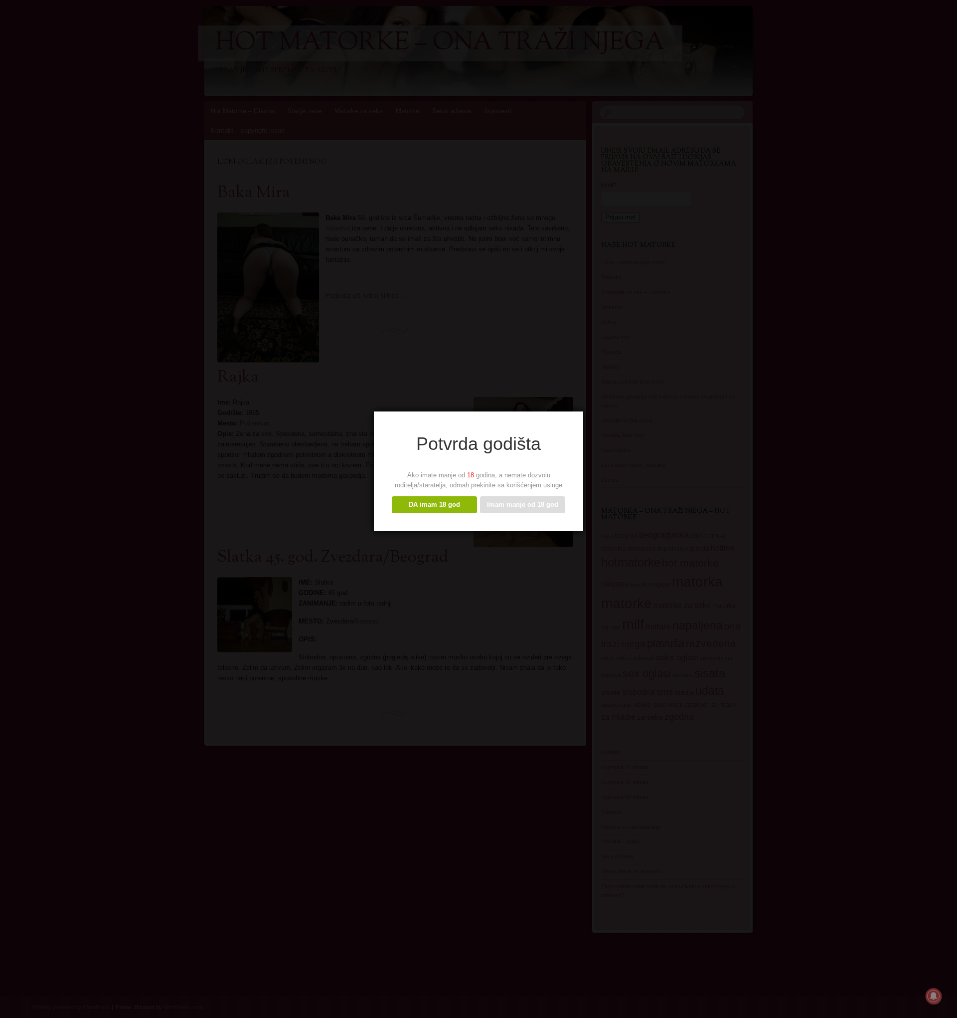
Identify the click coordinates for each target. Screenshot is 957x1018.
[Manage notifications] (934, 996)
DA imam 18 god (434, 505)
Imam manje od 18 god (522, 505)
